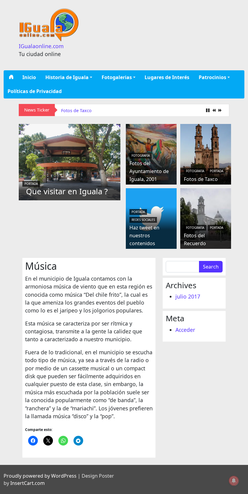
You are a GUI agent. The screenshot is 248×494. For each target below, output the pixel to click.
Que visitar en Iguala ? (67, 191)
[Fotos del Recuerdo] (205, 217)
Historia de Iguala (67, 77)
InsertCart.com (27, 483)
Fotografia (141, 155)
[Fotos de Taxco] (205, 153)
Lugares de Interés (167, 77)
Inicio (29, 77)
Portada (31, 184)
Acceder (185, 329)
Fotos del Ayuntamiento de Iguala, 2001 (149, 171)
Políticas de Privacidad (35, 91)
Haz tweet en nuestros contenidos (144, 235)
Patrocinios (212, 77)
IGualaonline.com (41, 46)
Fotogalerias (117, 77)
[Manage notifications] (234, 481)
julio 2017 (187, 296)
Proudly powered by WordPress (40, 475)
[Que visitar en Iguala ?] (69, 161)
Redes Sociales (143, 220)
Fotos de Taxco (76, 110)
